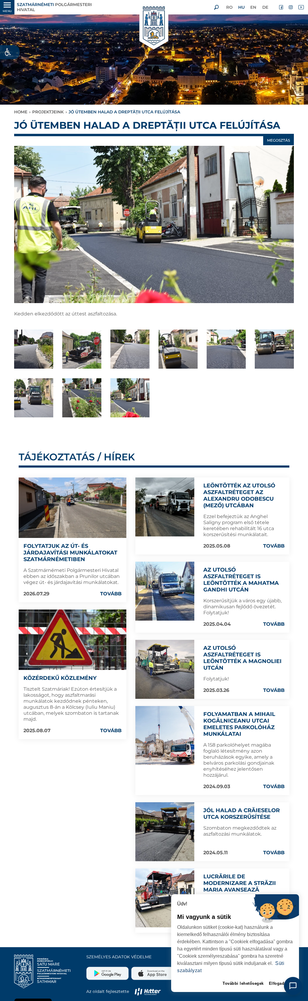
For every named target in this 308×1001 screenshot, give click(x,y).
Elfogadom (280, 983)
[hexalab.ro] (148, 991)
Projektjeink (48, 111)
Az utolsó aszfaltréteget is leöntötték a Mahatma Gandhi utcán (241, 580)
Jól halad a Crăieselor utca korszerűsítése (241, 813)
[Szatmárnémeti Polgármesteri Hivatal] (153, 26)
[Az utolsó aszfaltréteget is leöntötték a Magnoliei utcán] (164, 669)
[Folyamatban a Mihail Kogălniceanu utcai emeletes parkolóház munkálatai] (164, 735)
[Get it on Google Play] (108, 971)
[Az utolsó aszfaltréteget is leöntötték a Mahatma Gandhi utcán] (164, 591)
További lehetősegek (243, 983)
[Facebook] (281, 7)
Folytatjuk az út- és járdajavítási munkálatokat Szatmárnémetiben (70, 553)
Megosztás (278, 140)
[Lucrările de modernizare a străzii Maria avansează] (164, 897)
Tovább (111, 594)
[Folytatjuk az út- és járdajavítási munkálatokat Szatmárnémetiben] (72, 507)
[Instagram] (291, 7)
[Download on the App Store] (152, 971)
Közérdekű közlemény (60, 678)
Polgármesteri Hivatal (54, 7)
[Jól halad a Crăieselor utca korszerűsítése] (164, 831)
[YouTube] (300, 7)
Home (20, 111)
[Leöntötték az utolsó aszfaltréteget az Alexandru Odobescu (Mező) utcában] (164, 506)
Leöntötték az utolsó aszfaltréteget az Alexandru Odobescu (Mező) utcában (239, 495)
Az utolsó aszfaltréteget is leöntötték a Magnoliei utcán (242, 658)
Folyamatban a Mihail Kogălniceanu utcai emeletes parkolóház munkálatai (239, 724)
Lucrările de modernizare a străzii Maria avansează (239, 883)
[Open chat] (293, 986)
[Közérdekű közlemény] (72, 640)
